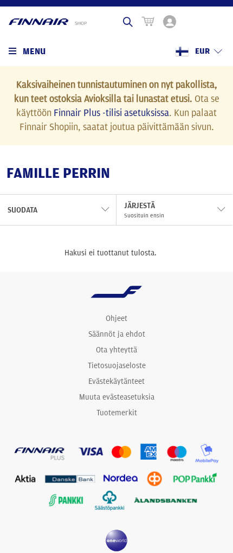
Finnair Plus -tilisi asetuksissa (111, 112)
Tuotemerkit (116, 412)
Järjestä (144, 210)
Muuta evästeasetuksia (116, 397)
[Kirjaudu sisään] (169, 22)
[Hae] (128, 22)
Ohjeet (116, 318)
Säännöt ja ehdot (116, 334)
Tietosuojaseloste (117, 365)
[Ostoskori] (148, 22)
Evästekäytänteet (116, 381)
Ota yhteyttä (116, 350)
